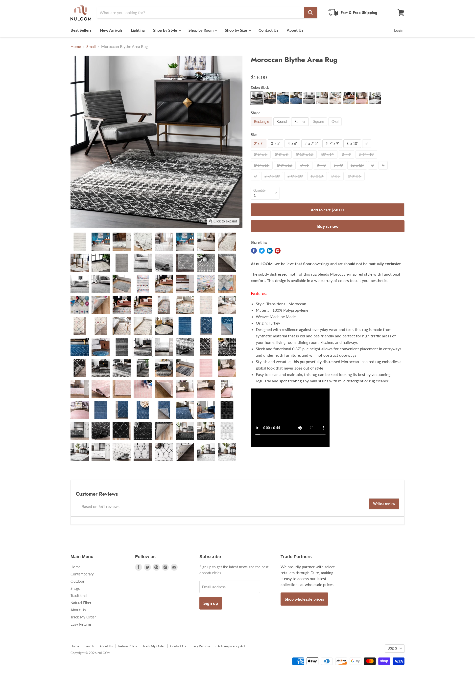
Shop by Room (201, 30)
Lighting (138, 30)
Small (91, 46)
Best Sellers (81, 30)
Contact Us (268, 30)
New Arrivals (111, 30)
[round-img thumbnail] (185, 242)
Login (398, 30)
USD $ (392, 648)
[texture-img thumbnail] (206, 263)
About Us (295, 30)
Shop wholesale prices (304, 599)
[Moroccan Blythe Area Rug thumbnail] (80, 242)
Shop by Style (165, 30)
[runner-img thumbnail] (164, 305)
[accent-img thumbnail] (122, 284)
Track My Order (83, 617)
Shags (75, 588)
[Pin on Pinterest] (278, 251)
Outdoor (77, 581)
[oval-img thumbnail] (206, 242)
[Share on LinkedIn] (270, 251)
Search (89, 646)
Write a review (384, 504)
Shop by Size (236, 30)
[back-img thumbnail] (227, 263)
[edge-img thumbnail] (185, 263)
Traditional (79, 595)
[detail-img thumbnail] (164, 242)
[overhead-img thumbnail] (122, 263)
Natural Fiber (81, 602)
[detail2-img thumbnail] (101, 284)
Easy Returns (81, 624)
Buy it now (327, 226)
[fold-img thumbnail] (143, 242)
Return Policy (127, 646)
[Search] (310, 12)
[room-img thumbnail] (101, 242)
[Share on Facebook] (254, 251)
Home (76, 46)
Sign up (210, 603)
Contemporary (82, 574)
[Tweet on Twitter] (262, 251)
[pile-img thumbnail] (122, 242)
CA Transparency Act (230, 646)
